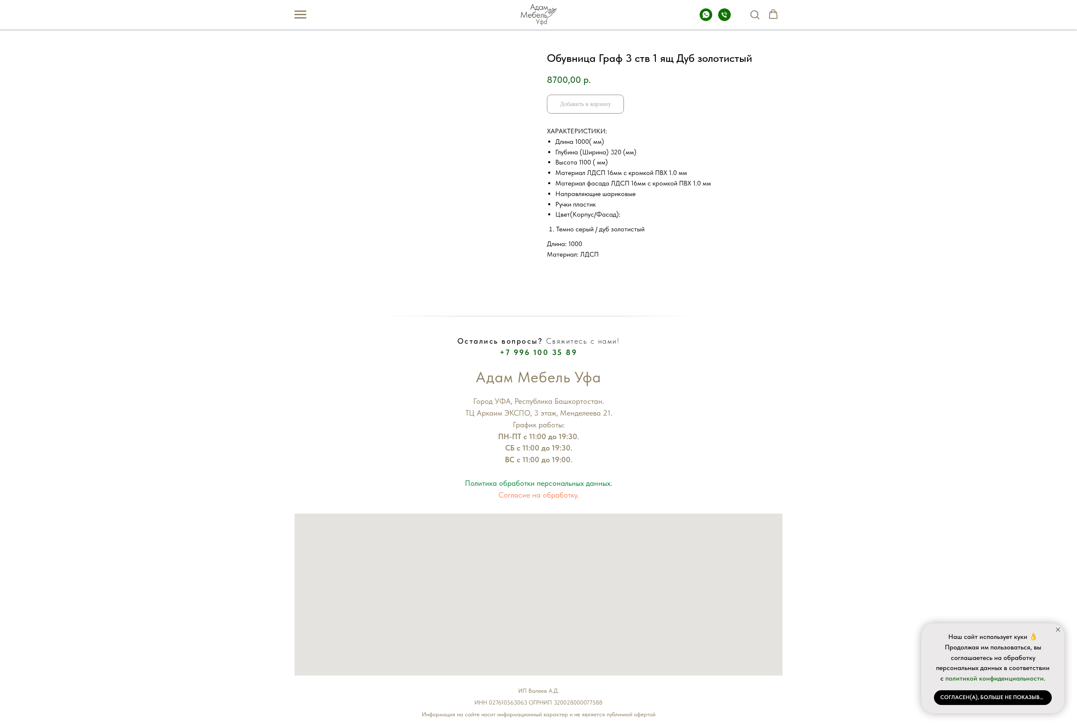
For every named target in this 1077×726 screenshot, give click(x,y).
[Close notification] (1058, 629)
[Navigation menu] (300, 15)
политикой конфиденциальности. (995, 678)
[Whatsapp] (706, 18)
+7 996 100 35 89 (538, 352)
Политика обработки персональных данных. (538, 483)
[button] (755, 14)
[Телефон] (724, 18)
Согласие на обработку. (539, 494)
